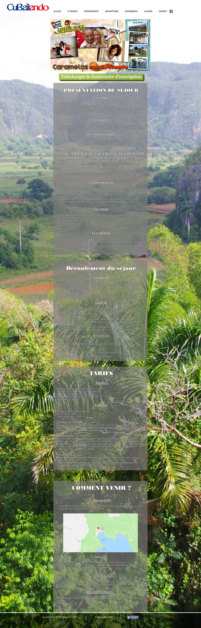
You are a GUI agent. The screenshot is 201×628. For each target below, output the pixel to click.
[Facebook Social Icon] (171, 11)
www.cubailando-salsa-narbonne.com (117, 427)
